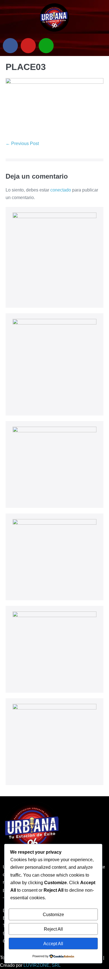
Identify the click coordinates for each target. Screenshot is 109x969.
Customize (53, 914)
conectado (60, 190)
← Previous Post (22, 143)
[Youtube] (28, 45)
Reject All (53, 929)
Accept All (53, 943)
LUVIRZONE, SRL (42, 965)
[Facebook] (10, 45)
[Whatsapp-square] (46, 45)
